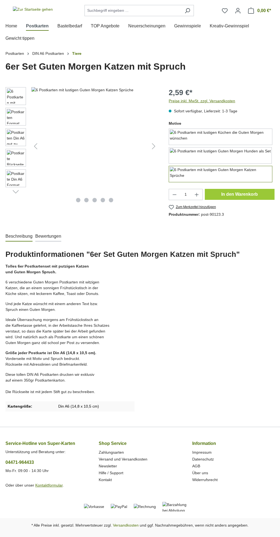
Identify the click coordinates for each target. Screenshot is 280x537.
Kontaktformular (49, 485)
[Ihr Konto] (237, 10)
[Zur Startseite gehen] (32, 10)
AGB (196, 466)
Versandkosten (126, 525)
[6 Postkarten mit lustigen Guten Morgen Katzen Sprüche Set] (94, 146)
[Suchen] (187, 10)
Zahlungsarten (111, 452)
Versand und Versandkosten (123, 459)
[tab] (19, 236)
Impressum (202, 452)
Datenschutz (203, 459)
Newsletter (108, 466)
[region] (81, 146)
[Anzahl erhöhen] (197, 194)
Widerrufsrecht (205, 480)
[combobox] (132, 10)
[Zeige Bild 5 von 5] (111, 200)
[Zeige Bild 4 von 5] (103, 200)
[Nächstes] (154, 146)
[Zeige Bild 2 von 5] (86, 200)
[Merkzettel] (224, 10)
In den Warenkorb (239, 194)
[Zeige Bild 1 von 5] (78, 200)
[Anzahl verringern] (174, 194)
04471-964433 (19, 462)
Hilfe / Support (111, 473)
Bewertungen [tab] (48, 236)
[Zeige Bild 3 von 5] (94, 200)
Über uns (200, 473)
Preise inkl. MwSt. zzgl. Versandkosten (202, 101)
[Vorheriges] (35, 146)
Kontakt (105, 480)
